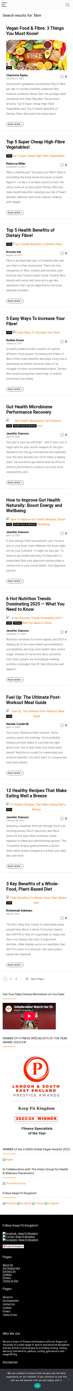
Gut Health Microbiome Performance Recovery (29, 409)
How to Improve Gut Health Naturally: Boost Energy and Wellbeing (34, 505)
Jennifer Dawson (17, 433)
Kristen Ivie (13, 252)
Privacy (7, 1277)
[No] (68, 1380)
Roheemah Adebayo (19, 910)
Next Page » (38, 979)
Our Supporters (11, 1268)
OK (37, 1385)
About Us (8, 1265)
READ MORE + (15, 124)
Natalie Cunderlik (17, 724)
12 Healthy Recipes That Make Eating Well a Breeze (36, 793)
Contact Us (9, 1271)
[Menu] (4, 5)
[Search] (67, 5)
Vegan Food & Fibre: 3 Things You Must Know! (35, 31)
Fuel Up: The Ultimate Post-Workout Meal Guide (33, 700)
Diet (9, 67)
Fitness (17, 623)
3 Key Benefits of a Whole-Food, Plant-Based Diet (32, 886)
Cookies (7, 1274)
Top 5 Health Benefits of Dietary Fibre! (30, 233)
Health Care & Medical (24, 426)
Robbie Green (15, 340)
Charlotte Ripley (17, 75)
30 (27, 979)
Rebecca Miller (16, 163)
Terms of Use (10, 1280)
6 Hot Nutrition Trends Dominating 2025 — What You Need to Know (35, 604)
